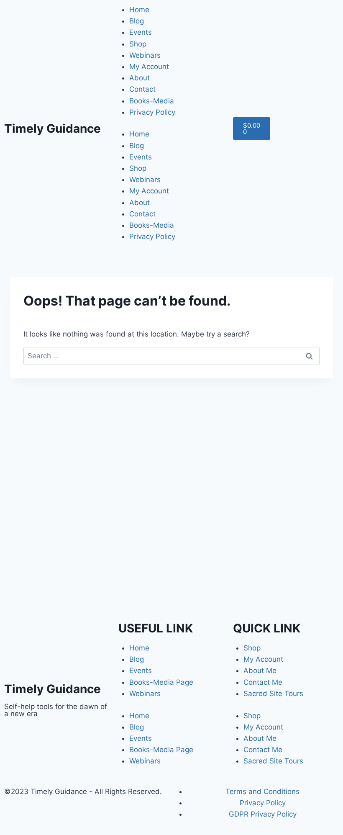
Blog (136, 21)
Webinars (145, 55)
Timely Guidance (52, 128)
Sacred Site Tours (273, 693)
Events (140, 32)
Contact (142, 89)
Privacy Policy (152, 112)
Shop (137, 44)
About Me (259, 670)
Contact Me (262, 682)
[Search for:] (171, 356)
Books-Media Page (161, 682)
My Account (149, 66)
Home (139, 9)
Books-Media (151, 101)
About (139, 78)
